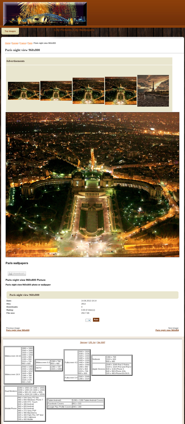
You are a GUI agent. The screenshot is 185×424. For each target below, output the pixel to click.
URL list (92, 342)
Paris (30, 43)
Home (7, 43)
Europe (15, 43)
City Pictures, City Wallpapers (74, 30)
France (23, 43)
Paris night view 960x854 (167, 330)
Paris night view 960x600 (17, 330)
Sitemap (83, 342)
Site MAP (101, 342)
